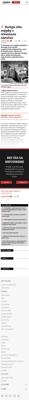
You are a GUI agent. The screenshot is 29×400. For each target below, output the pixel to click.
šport (3, 345)
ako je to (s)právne (9, 355)
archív (4, 381)
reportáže (5, 307)
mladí (3, 370)
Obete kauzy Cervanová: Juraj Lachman (14, 219)
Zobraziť (9, 250)
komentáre (6, 358)
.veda (16, 41)
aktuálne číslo (7, 377)
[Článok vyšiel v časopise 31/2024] (2, 26)
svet (3, 298)
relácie (4, 323)
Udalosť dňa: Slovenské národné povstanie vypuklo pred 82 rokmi (14, 228)
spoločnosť (6, 326)
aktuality (5, 287)
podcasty (5, 320)
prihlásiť (6, 182)
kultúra (4, 336)
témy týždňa (6, 313)
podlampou (6, 316)
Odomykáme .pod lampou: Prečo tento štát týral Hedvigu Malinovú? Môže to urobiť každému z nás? (14, 209)
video (3, 352)
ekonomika (6, 310)
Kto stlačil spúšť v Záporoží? (10, 233)
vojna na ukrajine (8, 284)
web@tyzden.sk (6, 193)
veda (3, 342)
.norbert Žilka (5, 41)
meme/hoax (6, 367)
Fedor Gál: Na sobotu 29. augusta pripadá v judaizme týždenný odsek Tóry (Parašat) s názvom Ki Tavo (14, 242)
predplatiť (22, 182)
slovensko (5, 295)
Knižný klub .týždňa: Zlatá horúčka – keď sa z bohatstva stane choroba (14, 223)
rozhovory (5, 304)
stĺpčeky (4, 339)
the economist (7, 329)
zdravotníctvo (7, 364)
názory (4, 301)
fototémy (5, 348)
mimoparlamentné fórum (12, 361)
